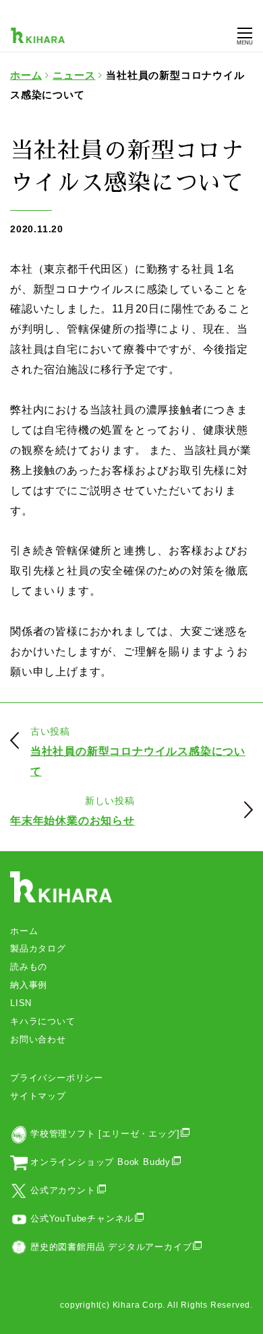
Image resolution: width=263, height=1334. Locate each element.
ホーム (24, 931)
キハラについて (43, 1021)
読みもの (28, 967)
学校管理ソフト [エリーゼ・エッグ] (104, 1134)
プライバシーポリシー (56, 1078)
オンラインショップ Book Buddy (100, 1162)
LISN (21, 1003)
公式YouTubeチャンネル (82, 1218)
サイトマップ (38, 1096)
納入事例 (28, 985)
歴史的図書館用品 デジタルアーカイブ (111, 1247)
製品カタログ (38, 948)
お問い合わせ (38, 1039)
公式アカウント (63, 1190)
